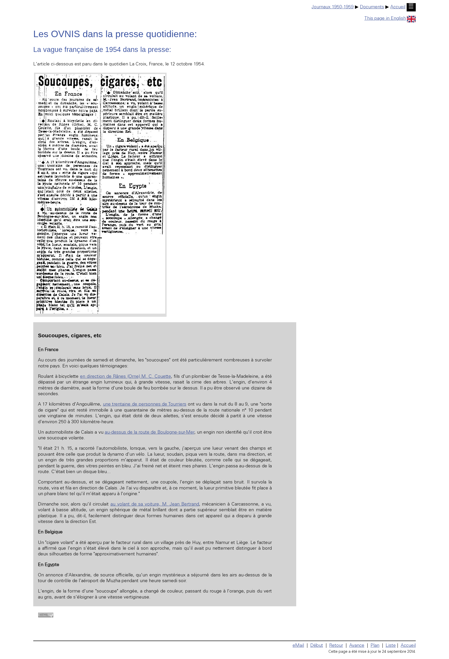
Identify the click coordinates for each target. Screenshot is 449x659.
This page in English (385, 18)
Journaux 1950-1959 (333, 7)
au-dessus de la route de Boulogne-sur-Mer (149, 432)
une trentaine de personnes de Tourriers (145, 404)
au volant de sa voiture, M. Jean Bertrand (154, 504)
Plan (375, 645)
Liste (391, 645)
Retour (336, 645)
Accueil (397, 7)
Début (316, 645)
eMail (298, 645)
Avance (356, 645)
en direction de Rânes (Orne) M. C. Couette (125, 376)
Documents (372, 7)
